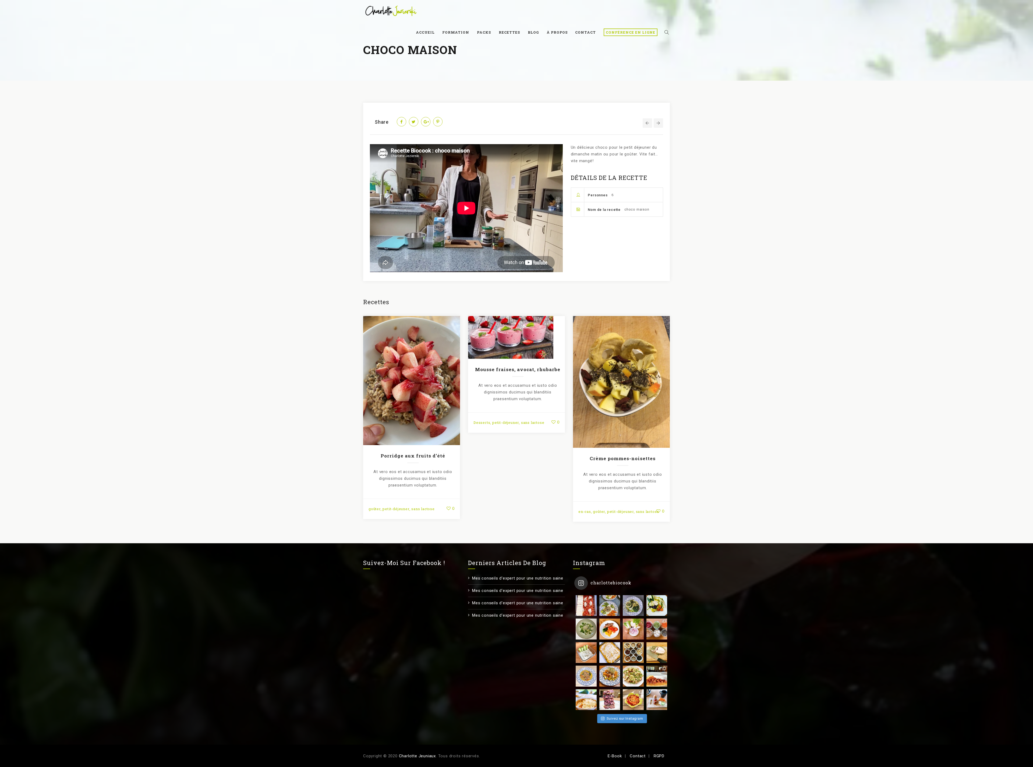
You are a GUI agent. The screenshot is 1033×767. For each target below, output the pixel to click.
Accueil (425, 32)
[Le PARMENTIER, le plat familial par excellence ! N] (609, 652)
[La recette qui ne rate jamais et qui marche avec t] (656, 605)
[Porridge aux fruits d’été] (411, 379)
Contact (585, 32)
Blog (533, 32)
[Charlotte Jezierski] (391, 11)
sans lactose (423, 508)
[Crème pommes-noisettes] (621, 381)
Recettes (509, 32)
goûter (375, 508)
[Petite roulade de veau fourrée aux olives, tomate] (609, 629)
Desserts (481, 422)
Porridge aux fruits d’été (413, 456)
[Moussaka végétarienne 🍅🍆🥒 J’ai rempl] (586, 699)
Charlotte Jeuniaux (417, 756)
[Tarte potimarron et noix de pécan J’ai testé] (656, 676)
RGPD (659, 756)
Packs (484, 32)
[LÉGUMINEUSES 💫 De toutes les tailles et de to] (656, 629)
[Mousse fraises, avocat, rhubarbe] (516, 336)
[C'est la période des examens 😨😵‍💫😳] (656, 699)
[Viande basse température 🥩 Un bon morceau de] (656, 652)
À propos (557, 32)
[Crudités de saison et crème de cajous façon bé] (633, 699)
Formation (455, 32)
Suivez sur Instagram (625, 718)
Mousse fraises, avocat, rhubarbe (517, 369)
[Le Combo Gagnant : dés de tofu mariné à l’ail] (633, 676)
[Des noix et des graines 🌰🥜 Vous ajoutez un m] (633, 652)
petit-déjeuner (396, 508)
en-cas (584, 511)
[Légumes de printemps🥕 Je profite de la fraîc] (609, 605)
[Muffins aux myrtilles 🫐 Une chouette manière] (609, 699)
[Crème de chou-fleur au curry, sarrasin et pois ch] (586, 676)
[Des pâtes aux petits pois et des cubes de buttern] (609, 676)
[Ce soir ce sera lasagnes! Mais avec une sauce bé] (586, 605)
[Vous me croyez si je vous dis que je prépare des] (633, 629)
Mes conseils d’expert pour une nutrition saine (517, 578)
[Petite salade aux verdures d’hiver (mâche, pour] (586, 629)
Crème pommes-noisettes (623, 458)
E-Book (615, 756)
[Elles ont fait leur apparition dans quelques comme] (633, 605)
